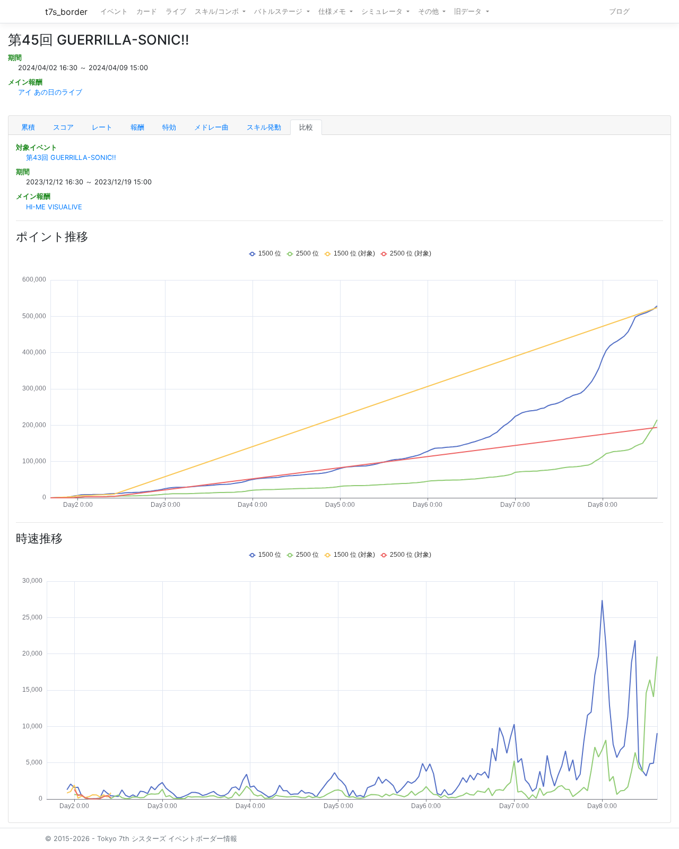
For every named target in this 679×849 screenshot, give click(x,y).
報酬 (137, 127)
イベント (114, 11)
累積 (28, 127)
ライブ (176, 11)
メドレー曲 (211, 127)
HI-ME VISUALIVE (54, 207)
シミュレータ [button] (383, 11)
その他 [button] (429, 11)
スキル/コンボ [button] (218, 11)
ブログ (619, 11)
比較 (306, 127)
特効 (169, 127)
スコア (63, 127)
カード (146, 11)
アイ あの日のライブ (50, 92)
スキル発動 (264, 127)
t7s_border (66, 11)
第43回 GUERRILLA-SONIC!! (71, 158)
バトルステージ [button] (279, 11)
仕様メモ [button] (333, 11)
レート (102, 127)
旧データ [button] (469, 11)
